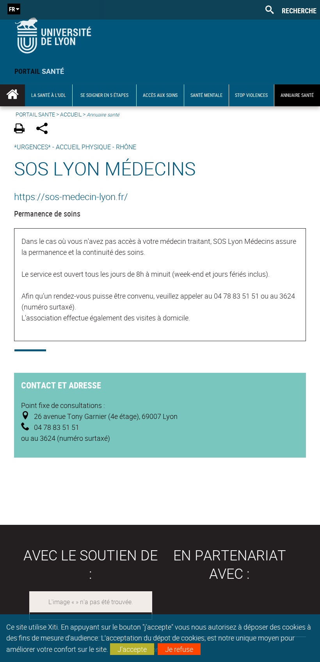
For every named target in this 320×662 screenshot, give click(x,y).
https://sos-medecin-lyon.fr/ (71, 196)
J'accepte (132, 649)
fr (12, 9)
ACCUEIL (71, 114)
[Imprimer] (22, 129)
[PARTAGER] (44, 129)
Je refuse (179, 649)
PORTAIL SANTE (35, 114)
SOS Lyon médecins (105, 168)
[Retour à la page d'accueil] (53, 34)
